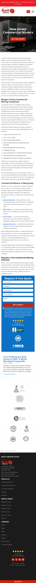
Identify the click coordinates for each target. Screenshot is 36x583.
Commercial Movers (7, 489)
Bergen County (6, 502)
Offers (3, 531)
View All (3, 518)
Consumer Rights (6, 544)
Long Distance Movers (8, 485)
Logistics (4, 495)
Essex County (5, 512)
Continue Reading (9, 374)
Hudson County (6, 505)
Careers (3, 538)
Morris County (5, 515)
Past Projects (5, 541)
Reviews (3, 535)
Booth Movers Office (10, 457)
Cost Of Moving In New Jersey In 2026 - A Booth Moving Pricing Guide (15, 359)
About (3, 525)
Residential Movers (7, 482)
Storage (3, 492)
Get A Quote (18, 305)
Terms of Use (12, 317)
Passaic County (6, 508)
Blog (2, 528)
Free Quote (18, 581)
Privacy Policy (21, 317)
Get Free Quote (18, 39)
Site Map (22, 563)
